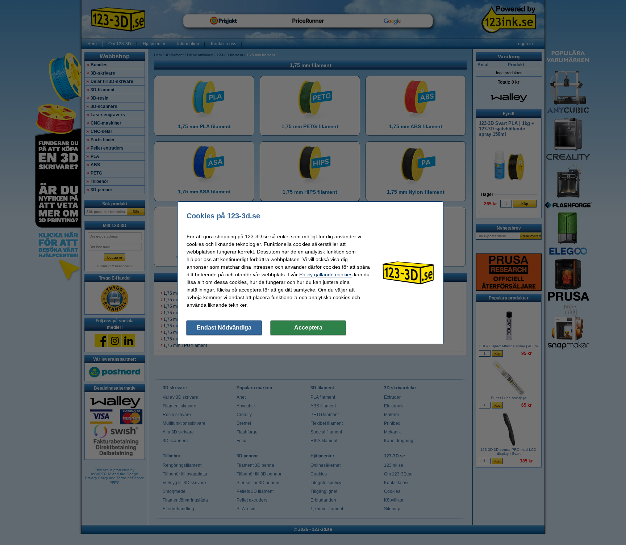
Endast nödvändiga (224, 327)
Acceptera (308, 327)
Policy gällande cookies (325, 274)
